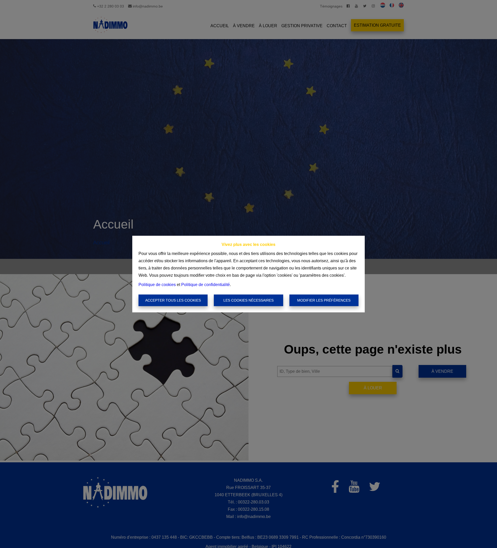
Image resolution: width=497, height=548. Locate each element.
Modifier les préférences (323, 300)
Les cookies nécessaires (248, 300)
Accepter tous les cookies (173, 300)
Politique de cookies (157, 284)
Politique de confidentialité (205, 284)
